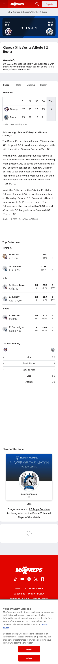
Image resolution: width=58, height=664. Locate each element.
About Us (20, 588)
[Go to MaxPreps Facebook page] (43, 579)
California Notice (38, 599)
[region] (29, 631)
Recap (6, 84)
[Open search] (37, 4)
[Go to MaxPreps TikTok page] (15, 579)
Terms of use (17, 599)
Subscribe (19, 593)
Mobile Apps (36, 588)
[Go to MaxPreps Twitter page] (36, 579)
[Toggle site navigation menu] (4, 4)
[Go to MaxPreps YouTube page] (22, 579)
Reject (29, 658)
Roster (43, 84)
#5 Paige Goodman (39, 509)
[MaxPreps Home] (17, 4)
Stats (18, 84)
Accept (29, 649)
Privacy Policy (36, 593)
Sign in (49, 4)
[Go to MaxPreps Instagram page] (29, 579)
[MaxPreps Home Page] (9, 11)
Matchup (31, 84)
